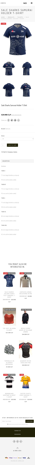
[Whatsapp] (21, 441)
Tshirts (20, 17)
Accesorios (17, 434)
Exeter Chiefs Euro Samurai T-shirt (26, 395)
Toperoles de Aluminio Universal (9, 362)
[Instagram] (18, 441)
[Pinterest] (15, 120)
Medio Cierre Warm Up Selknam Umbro (25, 330)
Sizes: (3, 136)
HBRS (3, 3)
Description (6, 161)
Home (3, 17)
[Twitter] (12, 120)
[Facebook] (8, 120)
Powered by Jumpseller (17, 460)
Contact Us (17, 430)
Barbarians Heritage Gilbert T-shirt (9, 395)
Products (11, 17)
